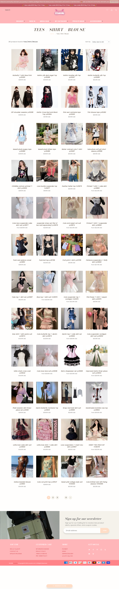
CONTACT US (14, 551)
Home (52, 34)
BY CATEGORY (61, 21)
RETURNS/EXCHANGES (42, 549)
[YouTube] (89, 553)
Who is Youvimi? (15, 549)
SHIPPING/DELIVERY (67, 554)
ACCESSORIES (96, 21)
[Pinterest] (97, 549)
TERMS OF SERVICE (41, 554)
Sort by (87, 42)
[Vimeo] (93, 553)
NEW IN (32, 21)
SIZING (64, 551)
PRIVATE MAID (79, 21)
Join (105, 530)
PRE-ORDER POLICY (41, 556)
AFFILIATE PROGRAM (16, 554)
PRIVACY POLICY (41, 551)
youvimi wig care (67, 556)
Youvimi (15, 563)
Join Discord (114, 2)
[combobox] (101, 41)
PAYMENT (65, 549)
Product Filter (60, 586)
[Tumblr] (105, 549)
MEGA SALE (45, 21)
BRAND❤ (20, 21)
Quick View (22, 60)
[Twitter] (89, 549)
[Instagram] (101, 549)
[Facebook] (93, 549)
